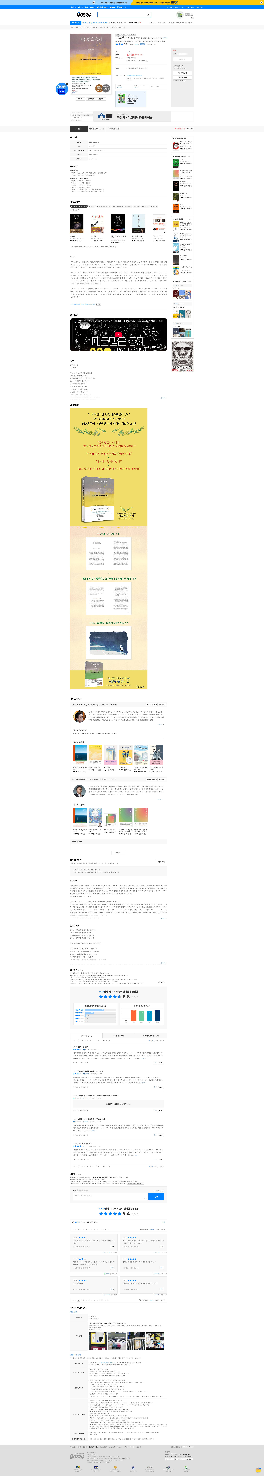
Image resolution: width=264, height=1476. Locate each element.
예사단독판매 (161, 23)
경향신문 (88, 187)
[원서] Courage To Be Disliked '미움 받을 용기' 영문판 (186, 143)
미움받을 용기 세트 (109, 830)
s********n (156, 1274)
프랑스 (131, 99)
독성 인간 (183, 159)
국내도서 (78, 27)
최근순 (151, 1040)
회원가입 (172, 7)
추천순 (156, 1040)
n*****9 (176, 304)
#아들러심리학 (75, 210)
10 (104, 1040)
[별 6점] (82, 1190)
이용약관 (84, 1447)
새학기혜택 (153, 23)
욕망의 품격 (183, 255)
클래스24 (130, 23)
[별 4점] (80, 1190)
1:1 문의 (112, 1362)
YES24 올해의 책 (82, 189)
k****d (175, 285)
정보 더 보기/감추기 (128, 44)
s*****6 (87, 1049)
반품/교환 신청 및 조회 (103, 1362)
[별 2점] (77, 1190)
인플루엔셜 (138, 41)
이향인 (182, 204)
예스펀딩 (123, 23)
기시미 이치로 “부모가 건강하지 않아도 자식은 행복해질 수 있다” (95, 733)
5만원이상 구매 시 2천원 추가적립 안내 (147, 61)
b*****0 (108, 1274)
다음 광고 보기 (193, 18)
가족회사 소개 (188, 1447)
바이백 (100, 23)
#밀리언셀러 (145, 206)
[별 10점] (87, 1190)
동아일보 (88, 185)
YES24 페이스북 (174, 1447)
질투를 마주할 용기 (94, 767)
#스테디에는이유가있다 (103, 206)
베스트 (85, 23)
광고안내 (119, 1447)
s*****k (87, 1074)
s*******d (156, 1295)
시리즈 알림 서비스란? (184, 81)
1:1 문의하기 (169, 1459)
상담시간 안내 (188, 1459)
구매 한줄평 (144, 1229)
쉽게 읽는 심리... (117, 27)
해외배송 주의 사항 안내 (182, 66)
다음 (106, 1040)
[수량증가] (186, 54)
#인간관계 (154, 206)
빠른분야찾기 (76, 22)
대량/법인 (191, 23)
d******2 (85, 1098)
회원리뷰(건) (135, 44)
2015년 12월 (176, 326)
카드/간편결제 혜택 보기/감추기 (146, 68)
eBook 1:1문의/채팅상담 (184, 1456)
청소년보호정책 (103, 1447)
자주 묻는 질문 (179, 1459)
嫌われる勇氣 (161, 41)
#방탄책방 (92, 206)
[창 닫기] (143, 93)
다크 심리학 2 (184, 182)
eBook (119, 86)
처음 (74, 1040)
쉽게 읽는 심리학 (102, 173)
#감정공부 (137, 206)
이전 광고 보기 (191, 18)
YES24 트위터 (177, 1447)
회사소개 (72, 1447)
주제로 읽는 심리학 (91, 173)
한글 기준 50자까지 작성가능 (83, 1195)
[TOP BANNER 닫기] (261, 2)
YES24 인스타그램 (179, 1447)
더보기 (189, 157)
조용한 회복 (183, 193)
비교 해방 (107, 767)
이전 (77, 1040)
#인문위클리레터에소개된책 (79, 206)
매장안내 (105, 23)
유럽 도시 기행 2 (137, 236)
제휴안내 (126, 1447)
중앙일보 (88, 183)
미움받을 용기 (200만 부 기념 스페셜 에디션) (186, 172)
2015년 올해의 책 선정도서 (96, 191)
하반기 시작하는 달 (178, 307)
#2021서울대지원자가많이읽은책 (122, 206)
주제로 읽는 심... (104, 27)
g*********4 (107, 1295)
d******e (157, 1252)
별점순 (162, 1040)
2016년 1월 (176, 288)
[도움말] (123, 58)
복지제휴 (132, 1447)
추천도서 (184, 23)
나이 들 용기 (123, 767)
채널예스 (113, 23)
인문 (87, 27)
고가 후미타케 (128, 41)
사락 (118, 23)
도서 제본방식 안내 (94, 146)
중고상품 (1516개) (138, 86)
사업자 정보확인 (126, 1458)
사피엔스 (93, 236)
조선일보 (88, 181)
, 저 (124, 41)
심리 (94, 27)
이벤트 (95, 23)
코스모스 (72, 236)
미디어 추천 (81, 181)
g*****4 (85, 1146)
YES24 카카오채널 (172, 1447)
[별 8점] (85, 1190)
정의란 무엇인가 (157, 236)
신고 (101, 1049)
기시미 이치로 (119, 41)
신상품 (90, 23)
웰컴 (72, 27)
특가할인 (178, 23)
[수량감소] (178, 54)
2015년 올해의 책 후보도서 (96, 189)
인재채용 (78, 1447)
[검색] (148, 14)
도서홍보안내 (112, 1447)
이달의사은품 (170, 23)
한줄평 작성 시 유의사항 (163, 1190)
